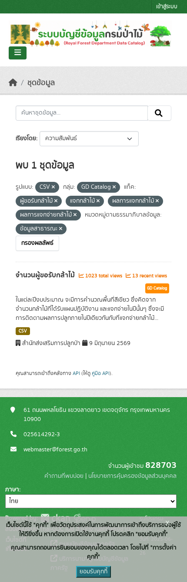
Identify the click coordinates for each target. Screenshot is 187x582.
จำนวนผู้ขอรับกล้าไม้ (46, 275)
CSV (23, 331)
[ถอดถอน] (53, 187)
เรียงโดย (26, 138)
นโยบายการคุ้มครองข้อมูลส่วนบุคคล (132, 476)
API (76, 373)
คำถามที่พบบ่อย (63, 476)
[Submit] (159, 113)
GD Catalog (157, 288)
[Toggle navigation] (18, 52)
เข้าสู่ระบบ (166, 7)
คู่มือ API (101, 373)
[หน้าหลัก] (13, 83)
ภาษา (12, 489)
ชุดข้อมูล (41, 83)
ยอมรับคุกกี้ (93, 571)
